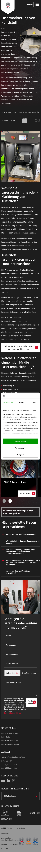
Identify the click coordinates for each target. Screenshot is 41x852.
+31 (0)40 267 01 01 (9, 764)
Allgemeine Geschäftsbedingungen (9, 839)
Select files (10, 673)
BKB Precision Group (9, 733)
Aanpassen (19, 448)
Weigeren (20, 455)
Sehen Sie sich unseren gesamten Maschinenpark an (18, 512)
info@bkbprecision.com (10, 768)
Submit (37, 796)
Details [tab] (21, 402)
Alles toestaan (20, 441)
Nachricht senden (32, 702)
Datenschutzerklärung (13, 713)
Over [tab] (34, 402)
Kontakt (30, 4)
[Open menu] (37, 4)
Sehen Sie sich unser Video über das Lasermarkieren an (18, 347)
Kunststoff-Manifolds (9, 741)
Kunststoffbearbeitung (10, 744)
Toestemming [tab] (8, 402)
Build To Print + (7, 737)
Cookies (4, 849)
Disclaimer (5, 834)
